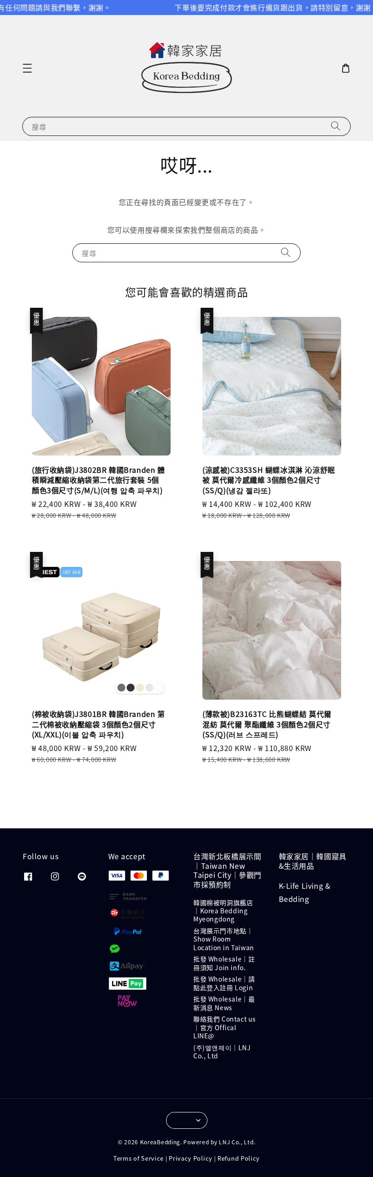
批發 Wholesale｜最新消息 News (224, 1003)
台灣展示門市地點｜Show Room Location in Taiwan (223, 939)
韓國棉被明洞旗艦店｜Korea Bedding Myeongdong (223, 910)
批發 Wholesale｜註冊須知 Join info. (224, 963)
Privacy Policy (190, 1158)
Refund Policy (238, 1158)
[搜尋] (335, 126)
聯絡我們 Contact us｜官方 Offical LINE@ (224, 1027)
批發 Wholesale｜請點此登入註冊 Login (224, 983)
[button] (27, 68)
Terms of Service (138, 1158)
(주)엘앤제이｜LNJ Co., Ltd (222, 1051)
